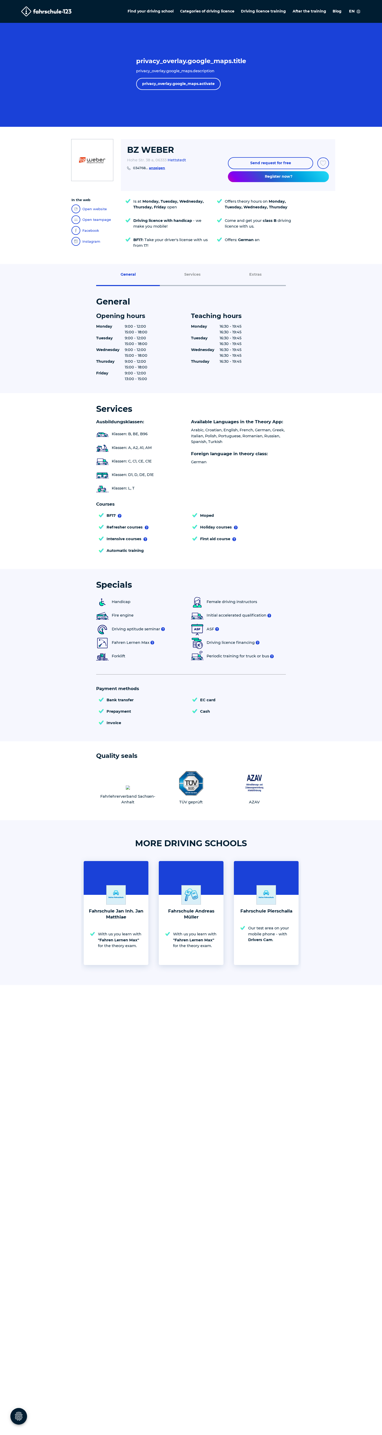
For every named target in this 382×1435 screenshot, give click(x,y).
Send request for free (270, 163)
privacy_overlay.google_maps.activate (178, 83)
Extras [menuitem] (255, 274)
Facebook (90, 230)
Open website (94, 209)
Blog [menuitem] (337, 11)
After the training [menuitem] (309, 11)
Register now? (278, 176)
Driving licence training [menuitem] (263, 11)
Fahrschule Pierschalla (266, 911)
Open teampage (96, 219)
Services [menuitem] (192, 274)
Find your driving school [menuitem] (151, 11)
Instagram (91, 241)
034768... (149, 168)
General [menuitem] (128, 274)
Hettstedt (177, 160)
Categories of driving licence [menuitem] (207, 11)
